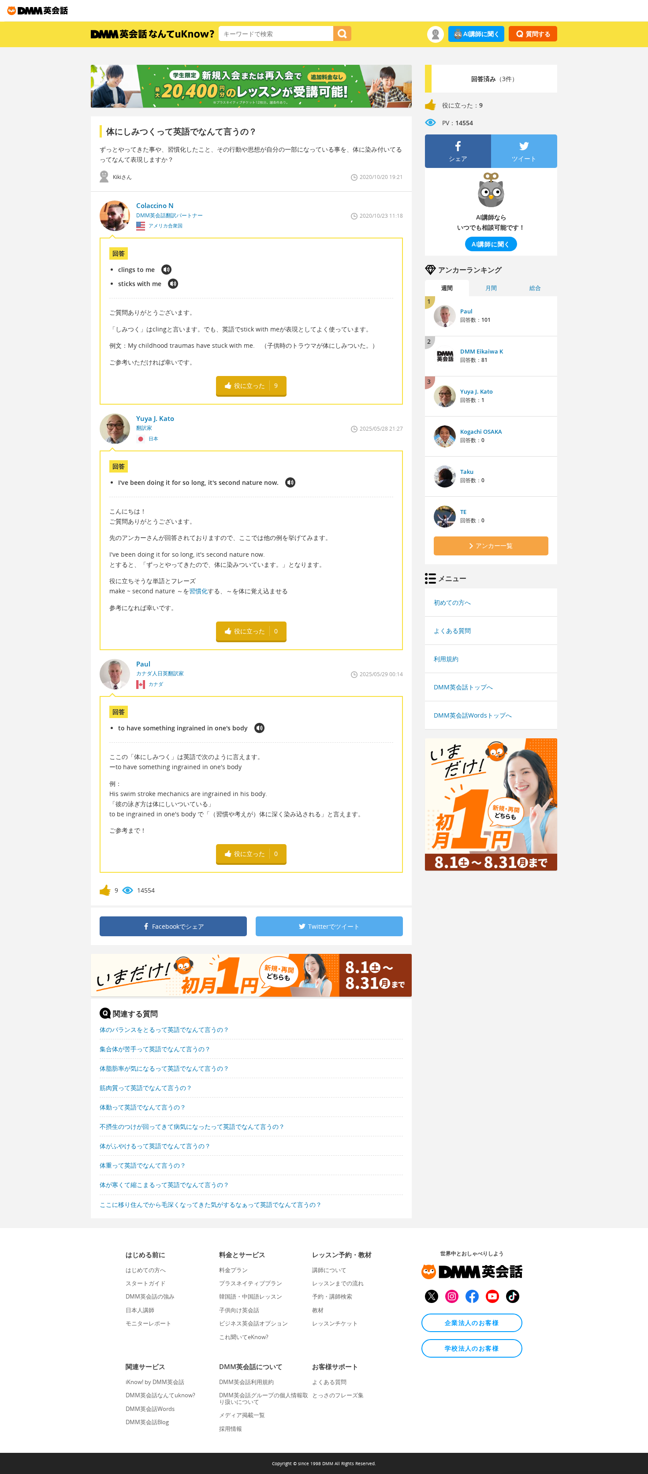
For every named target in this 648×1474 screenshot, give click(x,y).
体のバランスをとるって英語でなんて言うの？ (164, 1029)
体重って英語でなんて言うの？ (143, 1165)
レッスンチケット (335, 1323)
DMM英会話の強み (150, 1296)
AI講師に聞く (481, 34)
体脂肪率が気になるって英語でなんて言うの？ (164, 1068)
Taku (466, 472)
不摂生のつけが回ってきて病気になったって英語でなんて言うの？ (192, 1126)
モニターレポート (148, 1323)
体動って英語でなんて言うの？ (143, 1107)
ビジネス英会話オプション (253, 1323)
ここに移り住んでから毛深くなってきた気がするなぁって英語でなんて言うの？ (211, 1204)
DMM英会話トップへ (463, 687)
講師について (329, 1270)
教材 (318, 1310)
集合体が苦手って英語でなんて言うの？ (155, 1049)
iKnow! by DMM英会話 (155, 1382)
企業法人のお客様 (472, 1322)
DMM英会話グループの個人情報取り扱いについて (263, 1398)
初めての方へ (452, 602)
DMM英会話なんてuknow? (160, 1395)
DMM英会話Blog (147, 1422)
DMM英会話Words (150, 1409)
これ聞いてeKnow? (243, 1337)
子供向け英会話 (239, 1310)
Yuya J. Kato (476, 391)
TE (463, 512)
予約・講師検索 (332, 1296)
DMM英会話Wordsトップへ (473, 715)
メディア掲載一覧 (242, 1415)
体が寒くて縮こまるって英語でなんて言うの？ (164, 1184)
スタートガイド (146, 1283)
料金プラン (233, 1270)
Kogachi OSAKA (481, 432)
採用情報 (230, 1429)
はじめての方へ (146, 1270)
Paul (466, 311)
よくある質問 (452, 630)
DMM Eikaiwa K (481, 351)
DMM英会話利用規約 (246, 1382)
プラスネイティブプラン (250, 1283)
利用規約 (446, 659)
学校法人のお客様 (472, 1348)
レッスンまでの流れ (338, 1283)
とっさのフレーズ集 (338, 1395)
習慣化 (198, 591)
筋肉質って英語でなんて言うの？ (146, 1087)
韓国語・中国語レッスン (250, 1296)
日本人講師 (140, 1310)
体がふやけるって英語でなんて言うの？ (155, 1146)
